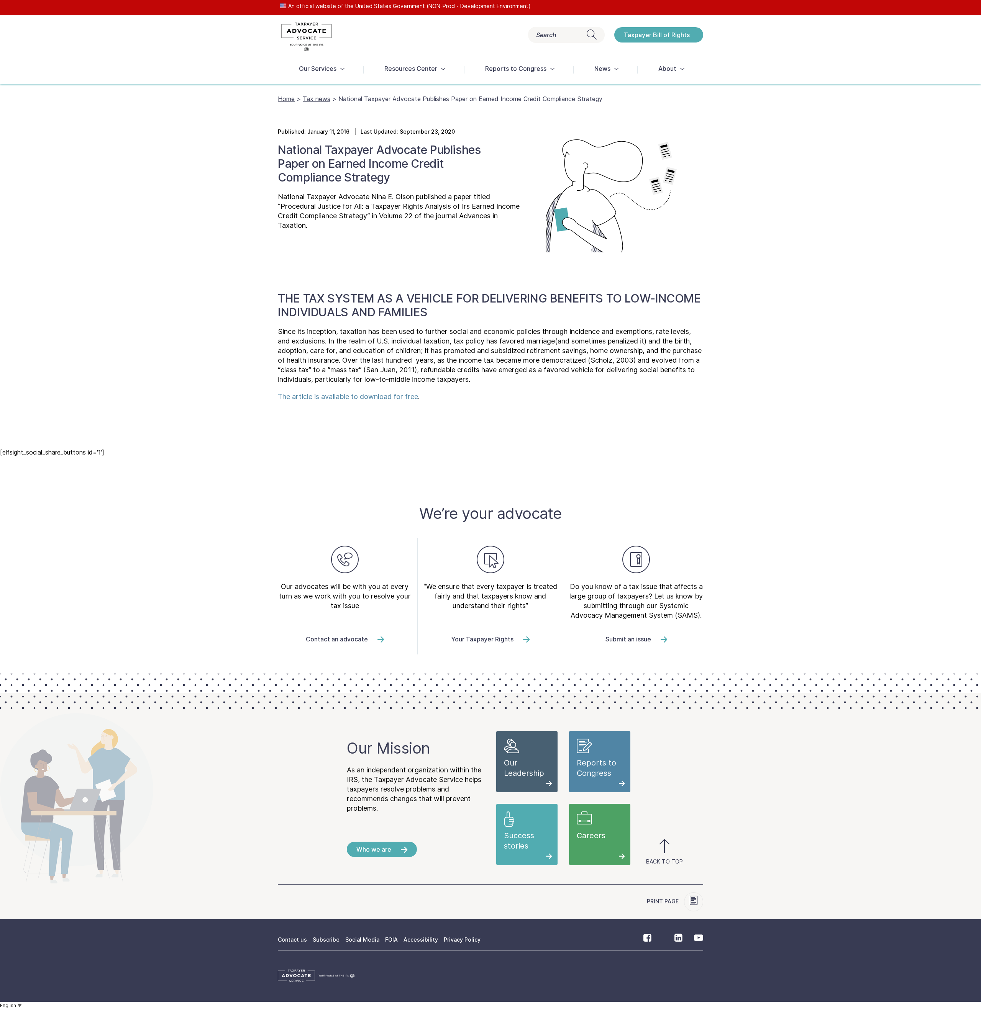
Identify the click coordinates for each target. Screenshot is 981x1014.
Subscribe (326, 939)
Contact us (292, 939)
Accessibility (421, 939)
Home (286, 99)
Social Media (362, 939)
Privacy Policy (462, 939)
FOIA (391, 939)
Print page (663, 901)
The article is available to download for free (348, 397)
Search (546, 35)
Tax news (316, 99)
